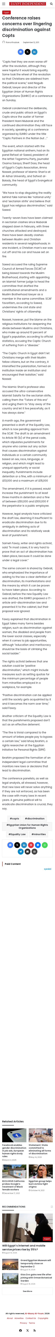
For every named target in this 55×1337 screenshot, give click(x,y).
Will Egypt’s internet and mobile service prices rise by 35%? (23, 1247)
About (10, 1318)
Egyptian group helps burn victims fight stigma (40, 1184)
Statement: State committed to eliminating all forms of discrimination (40, 1149)
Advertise (19, 1318)
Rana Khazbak (12, 42)
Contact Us (31, 1318)
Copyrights (43, 1318)
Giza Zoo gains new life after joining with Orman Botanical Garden (36, 1277)
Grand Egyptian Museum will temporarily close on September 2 (36, 1263)
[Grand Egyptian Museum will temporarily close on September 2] (10, 1264)
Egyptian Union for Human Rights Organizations (28, 826)
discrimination (35, 818)
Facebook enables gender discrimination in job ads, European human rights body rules (14, 1151)
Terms (32, 1323)
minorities (40, 834)
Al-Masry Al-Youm (34, 1313)
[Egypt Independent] (27, 3)
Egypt (6, 12)
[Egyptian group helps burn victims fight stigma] (41, 1171)
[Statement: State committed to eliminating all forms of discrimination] (41, 1135)
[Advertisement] (27, 995)
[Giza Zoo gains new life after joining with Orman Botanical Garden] (10, 1278)
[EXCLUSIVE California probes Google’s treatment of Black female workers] (14, 1171)
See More (27, 1291)
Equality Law (18, 834)
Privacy (23, 1323)
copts (15, 818)
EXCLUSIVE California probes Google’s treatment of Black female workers (13, 1185)
